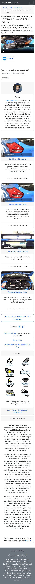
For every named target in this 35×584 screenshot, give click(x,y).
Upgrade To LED (18, 73)
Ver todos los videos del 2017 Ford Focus (18, 318)
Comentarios (17, 340)
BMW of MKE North (11, 333)
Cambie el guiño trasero (17, 159)
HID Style (5, 78)
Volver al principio (17, 551)
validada (9, 58)
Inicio (5, 8)
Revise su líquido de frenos (17, 292)
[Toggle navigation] (31, 3)
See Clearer (6, 73)
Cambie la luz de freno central (17, 251)
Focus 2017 (18, 8)
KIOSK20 (28, 541)
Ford (10, 8)
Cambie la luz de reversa (17, 204)
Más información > (24, 46)
